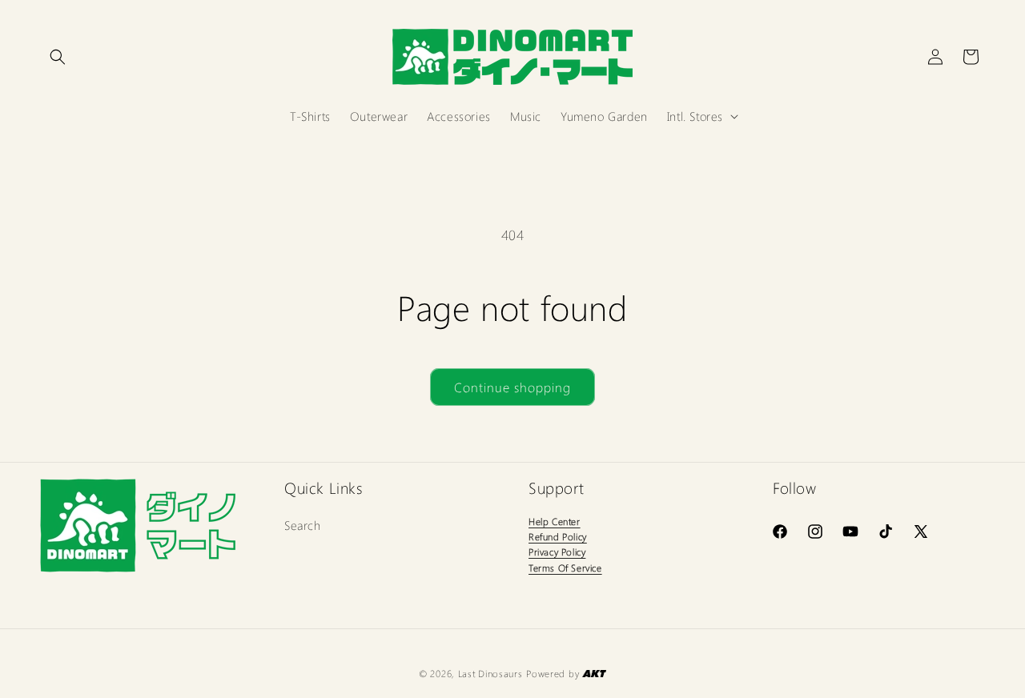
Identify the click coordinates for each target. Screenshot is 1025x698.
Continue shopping (512, 387)
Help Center (555, 521)
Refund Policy (558, 536)
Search (302, 525)
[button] (57, 56)
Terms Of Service (565, 567)
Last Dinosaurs (490, 674)
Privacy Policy (557, 551)
